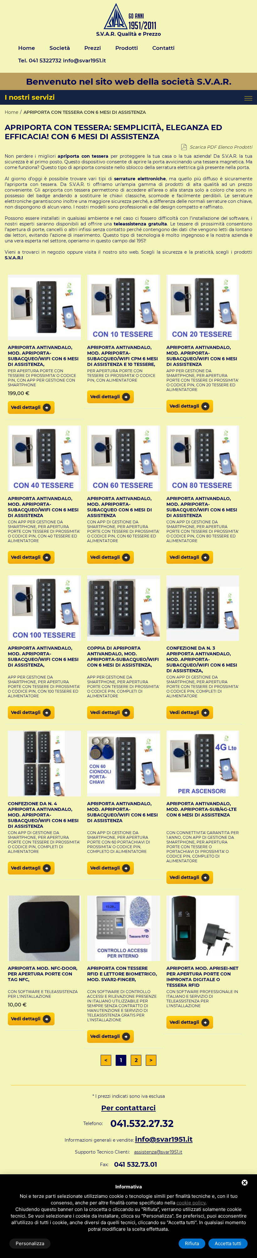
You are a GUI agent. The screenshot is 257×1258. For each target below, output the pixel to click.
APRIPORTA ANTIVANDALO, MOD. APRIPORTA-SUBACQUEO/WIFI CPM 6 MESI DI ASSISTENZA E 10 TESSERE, (122, 356)
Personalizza (30, 1243)
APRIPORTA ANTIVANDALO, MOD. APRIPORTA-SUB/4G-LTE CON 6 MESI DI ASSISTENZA (201, 809)
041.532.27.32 (142, 1123)
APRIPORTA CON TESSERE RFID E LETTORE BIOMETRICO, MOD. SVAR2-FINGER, (122, 973)
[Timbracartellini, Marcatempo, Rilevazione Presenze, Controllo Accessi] (128, 28)
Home (26, 48)
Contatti (163, 48)
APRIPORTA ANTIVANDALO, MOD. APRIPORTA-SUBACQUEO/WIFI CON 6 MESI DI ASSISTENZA (201, 356)
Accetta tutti (228, 1243)
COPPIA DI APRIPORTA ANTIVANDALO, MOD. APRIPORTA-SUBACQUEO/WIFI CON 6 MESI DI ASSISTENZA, (123, 656)
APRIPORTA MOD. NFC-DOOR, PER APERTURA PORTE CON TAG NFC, (42, 973)
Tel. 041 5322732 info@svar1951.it (62, 60)
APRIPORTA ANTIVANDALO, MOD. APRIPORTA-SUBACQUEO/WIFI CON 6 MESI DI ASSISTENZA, (43, 356)
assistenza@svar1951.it (158, 1152)
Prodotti (126, 48)
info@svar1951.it (164, 1139)
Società (60, 48)
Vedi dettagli (25, 407)
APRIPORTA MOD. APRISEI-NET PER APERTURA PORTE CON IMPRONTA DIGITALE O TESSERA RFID (202, 976)
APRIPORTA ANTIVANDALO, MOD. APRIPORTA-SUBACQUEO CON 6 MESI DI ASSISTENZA (119, 507)
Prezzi (92, 48)
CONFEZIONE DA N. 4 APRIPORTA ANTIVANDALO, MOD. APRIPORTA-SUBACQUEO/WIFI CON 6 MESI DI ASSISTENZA (43, 815)
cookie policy (190, 1203)
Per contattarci (128, 1108)
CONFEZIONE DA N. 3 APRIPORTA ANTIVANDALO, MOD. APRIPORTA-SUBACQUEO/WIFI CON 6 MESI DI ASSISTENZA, (201, 659)
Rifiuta (192, 1243)
